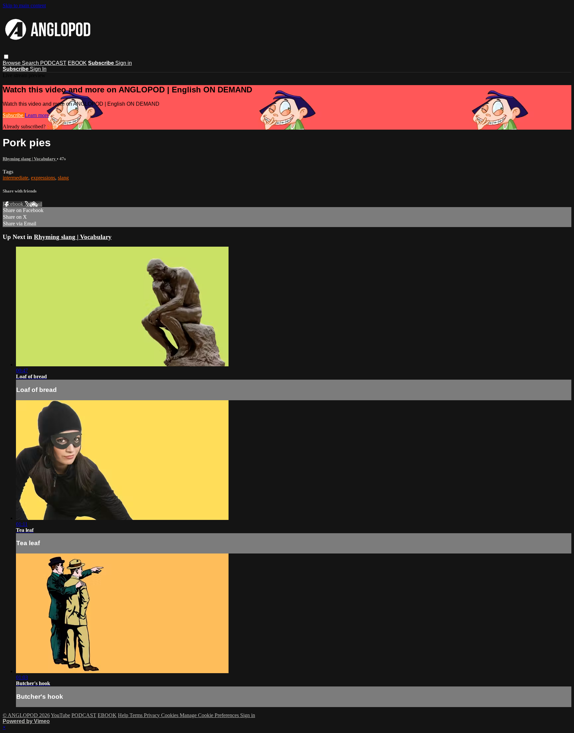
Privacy (152, 715)
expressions (43, 178)
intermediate (15, 178)
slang (63, 178)
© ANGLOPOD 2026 (26, 715)
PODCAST (53, 63)
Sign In (38, 69)
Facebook (14, 204)
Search (31, 63)
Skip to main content (24, 5)
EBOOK (77, 63)
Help (124, 715)
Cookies (170, 715)
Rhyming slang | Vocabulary (30, 158)
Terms (137, 715)
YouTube (60, 715)
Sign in (123, 63)
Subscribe (14, 115)
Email (36, 204)
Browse (12, 63)
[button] (6, 57)
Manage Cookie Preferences (210, 715)
